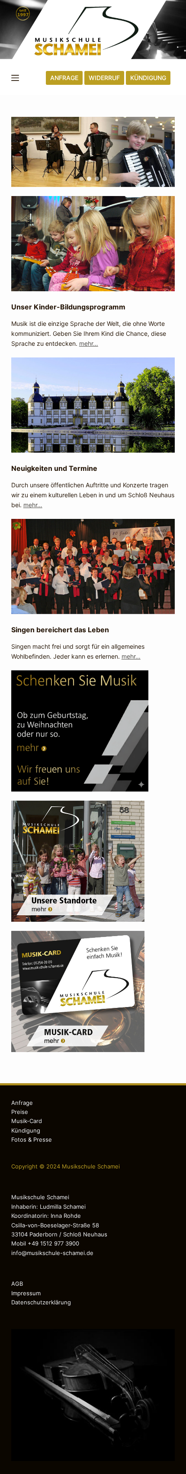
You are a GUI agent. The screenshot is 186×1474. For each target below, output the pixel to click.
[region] (93, 152)
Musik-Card (26, 1120)
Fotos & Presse (31, 1139)
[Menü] (15, 78)
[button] (21, 151)
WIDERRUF (104, 77)
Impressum (26, 1293)
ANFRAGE (64, 77)
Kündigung (25, 1130)
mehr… (88, 343)
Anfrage (22, 1102)
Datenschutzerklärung (41, 1302)
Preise (19, 1111)
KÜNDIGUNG (148, 77)
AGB (17, 1283)
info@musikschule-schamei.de (52, 1252)
